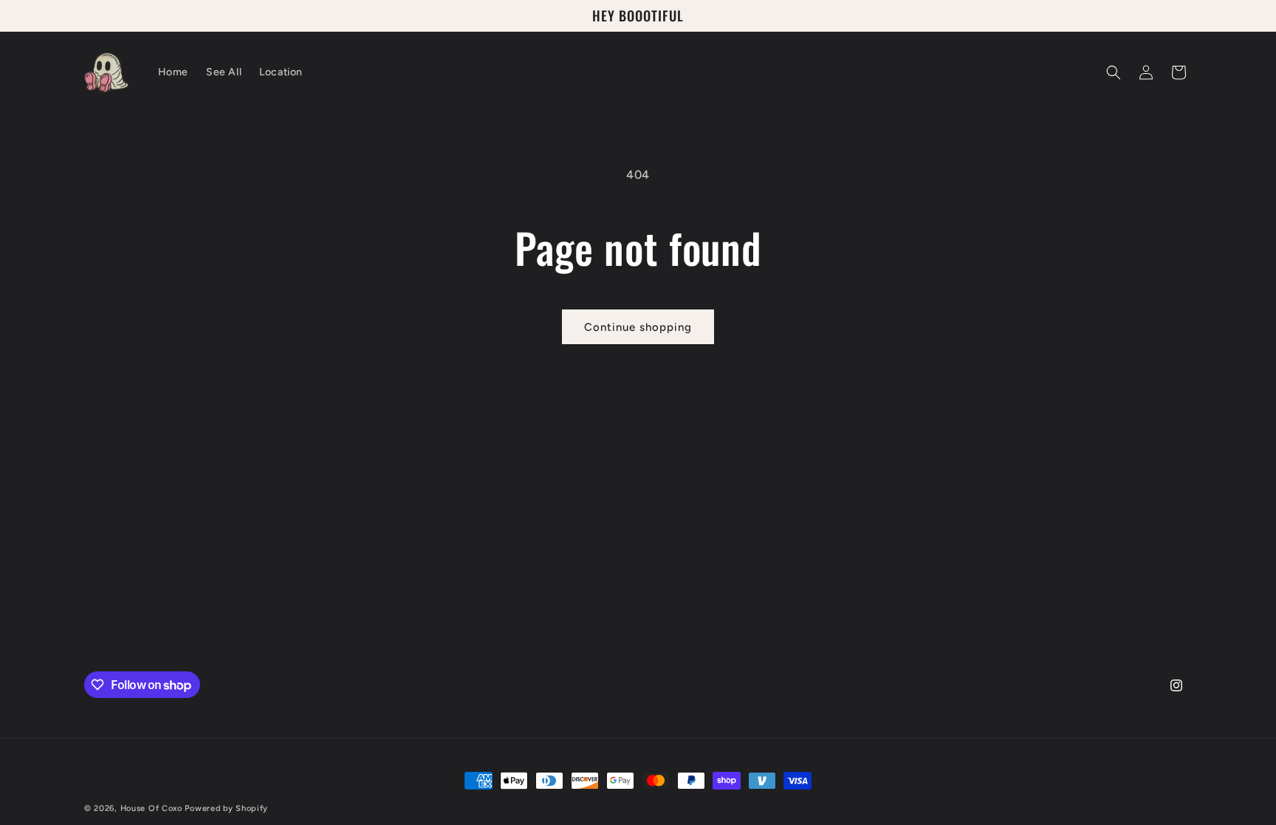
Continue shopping (638, 327)
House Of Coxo (151, 808)
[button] (1113, 72)
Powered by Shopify (226, 808)
